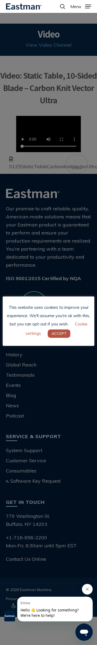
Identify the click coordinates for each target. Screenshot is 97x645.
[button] (80, 6)
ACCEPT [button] (59, 333)
